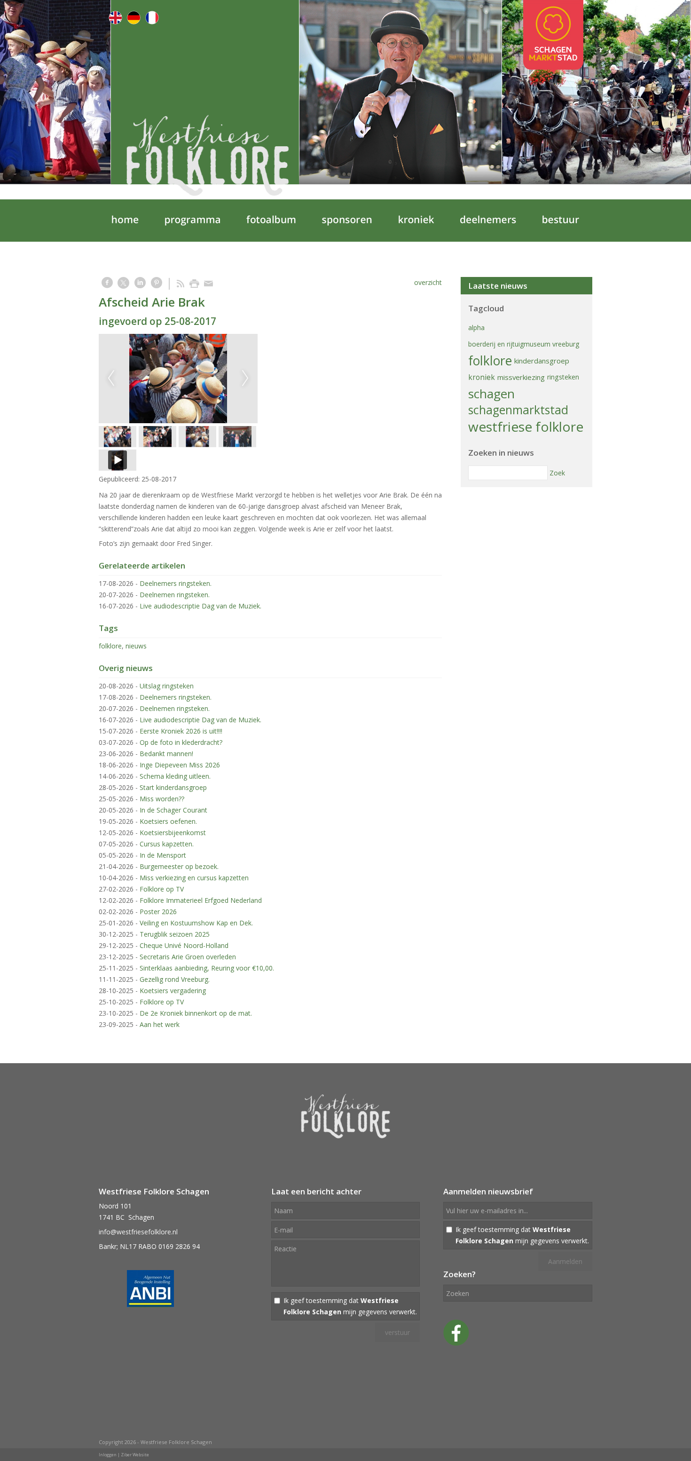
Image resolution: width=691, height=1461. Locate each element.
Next (245, 378)
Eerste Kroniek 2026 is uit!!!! (181, 731)
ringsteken (563, 376)
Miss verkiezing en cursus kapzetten (194, 877)
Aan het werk (160, 1024)
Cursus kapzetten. (167, 843)
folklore (110, 645)
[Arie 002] (178, 378)
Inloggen (108, 1455)
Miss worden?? (162, 798)
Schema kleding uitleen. (175, 776)
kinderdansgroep (541, 360)
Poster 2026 (158, 911)
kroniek (481, 377)
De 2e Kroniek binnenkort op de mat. (196, 1013)
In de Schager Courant (173, 810)
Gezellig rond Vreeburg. (175, 979)
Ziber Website (135, 1455)
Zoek (557, 472)
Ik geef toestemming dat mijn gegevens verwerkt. (350, 1306)
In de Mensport (163, 855)
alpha (476, 327)
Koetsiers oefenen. (168, 821)
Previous (110, 378)
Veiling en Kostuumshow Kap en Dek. (196, 922)
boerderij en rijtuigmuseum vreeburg (523, 344)
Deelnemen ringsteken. (175, 594)
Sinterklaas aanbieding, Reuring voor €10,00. (207, 967)
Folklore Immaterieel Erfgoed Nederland (201, 900)
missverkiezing (521, 377)
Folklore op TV (162, 888)
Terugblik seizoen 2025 (175, 934)
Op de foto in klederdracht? (181, 742)
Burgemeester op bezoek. (179, 866)
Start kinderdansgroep (173, 787)
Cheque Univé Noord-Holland (184, 945)
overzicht (428, 282)
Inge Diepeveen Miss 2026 (180, 764)
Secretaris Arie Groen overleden (188, 956)
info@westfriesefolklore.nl (138, 1231)
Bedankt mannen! (166, 753)
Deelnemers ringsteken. (176, 583)
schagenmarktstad (518, 410)
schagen (491, 393)
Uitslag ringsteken (167, 685)
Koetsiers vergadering (173, 990)
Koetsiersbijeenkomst (173, 832)
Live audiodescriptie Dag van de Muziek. (200, 605)
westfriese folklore (525, 426)
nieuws (136, 645)
